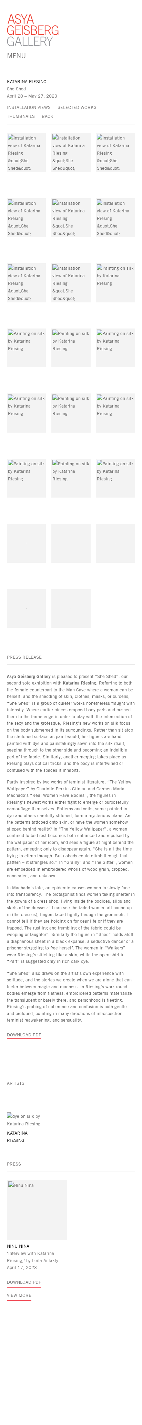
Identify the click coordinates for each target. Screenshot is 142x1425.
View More (19, 1295)
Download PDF (24, 1034)
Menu (16, 55)
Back (47, 116)
